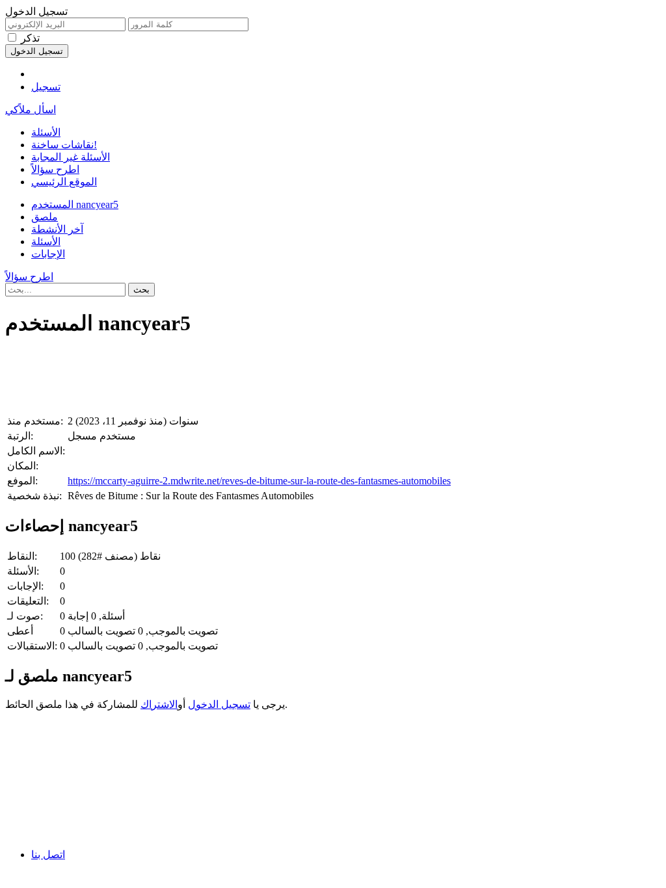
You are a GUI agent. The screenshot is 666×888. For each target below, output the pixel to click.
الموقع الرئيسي (64, 181)
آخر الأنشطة (57, 229)
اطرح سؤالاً (55, 169)
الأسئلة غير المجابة (70, 157)
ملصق (44, 216)
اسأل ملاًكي (30, 109)
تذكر (30, 38)
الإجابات (48, 253)
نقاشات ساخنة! (64, 144)
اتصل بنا (48, 854)
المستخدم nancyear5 (74, 204)
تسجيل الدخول (219, 704)
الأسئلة (45, 132)
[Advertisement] (333, 378)
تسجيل (45, 86)
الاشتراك (159, 704)
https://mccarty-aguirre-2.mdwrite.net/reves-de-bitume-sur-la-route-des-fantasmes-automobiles (259, 480)
